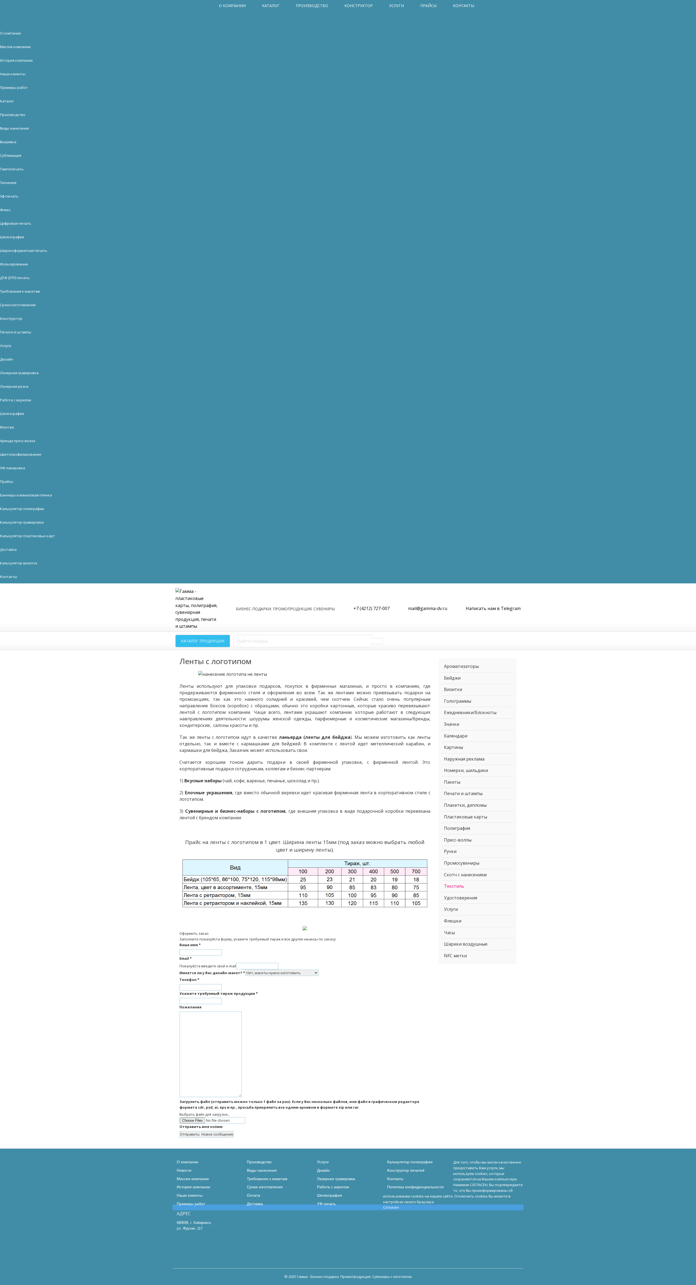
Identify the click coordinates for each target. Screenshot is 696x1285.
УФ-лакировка (12, 467)
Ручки (450, 851)
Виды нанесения (14, 128)
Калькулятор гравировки (22, 522)
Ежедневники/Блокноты (470, 712)
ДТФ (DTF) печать (15, 277)
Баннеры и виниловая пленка (26, 495)
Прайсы (428, 5)
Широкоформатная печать (23, 250)
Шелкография (12, 237)
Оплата (253, 1195)
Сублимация (10, 155)
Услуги (396, 5)
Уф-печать (9, 196)
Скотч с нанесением (465, 875)
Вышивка (8, 141)
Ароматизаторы (461, 666)
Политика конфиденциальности (415, 1187)
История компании (16, 60)
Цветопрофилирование (20, 454)
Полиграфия (457, 828)
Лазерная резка (14, 386)
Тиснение (8, 182)
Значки (451, 724)
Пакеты (452, 782)
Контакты (463, 5)
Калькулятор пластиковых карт (27, 535)
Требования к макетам (20, 291)
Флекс (5, 209)
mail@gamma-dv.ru (427, 608)
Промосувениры (461, 863)
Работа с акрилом (15, 400)
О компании (232, 5)
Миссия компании (15, 46)
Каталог (270, 5)
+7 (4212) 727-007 (371, 608)
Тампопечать (12, 169)
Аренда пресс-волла (17, 440)
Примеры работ (14, 87)
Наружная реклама (464, 759)
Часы (449, 933)
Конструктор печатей (405, 1170)
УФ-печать (326, 1204)
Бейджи (452, 678)
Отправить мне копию (201, 1126)
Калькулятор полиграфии (22, 508)
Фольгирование (14, 264)
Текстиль (454, 886)
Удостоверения (460, 898)
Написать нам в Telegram (493, 608)
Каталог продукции (202, 640)
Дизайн (6, 359)
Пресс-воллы (457, 840)
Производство (312, 5)
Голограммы (457, 701)
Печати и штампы (15, 332)
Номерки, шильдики (466, 770)
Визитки (453, 689)
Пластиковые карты (465, 817)
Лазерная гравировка (19, 372)
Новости (184, 1170)
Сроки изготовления (18, 304)
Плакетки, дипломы (465, 805)
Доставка (8, 549)
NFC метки (455, 956)
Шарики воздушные (465, 944)
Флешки (452, 921)
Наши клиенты (13, 73)
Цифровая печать (15, 223)
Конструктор (358, 5)
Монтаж (7, 427)
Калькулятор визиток (19, 563)
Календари (455, 736)
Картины (453, 747)
